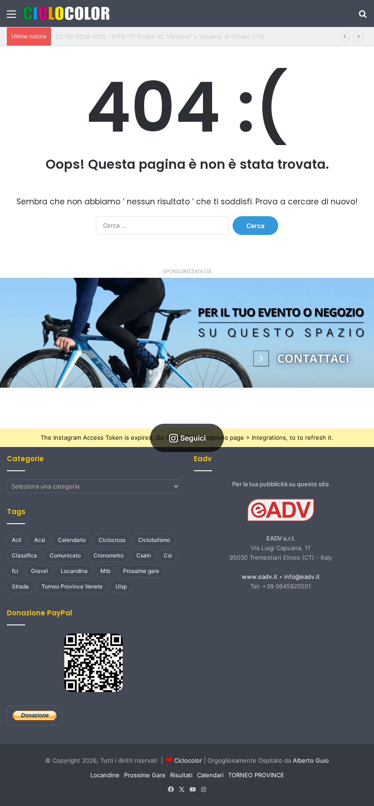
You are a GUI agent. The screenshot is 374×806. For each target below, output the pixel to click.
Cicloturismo (154, 539)
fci (15, 570)
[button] (187, 332)
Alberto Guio (311, 760)
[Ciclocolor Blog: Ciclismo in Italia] (66, 13)
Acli (16, 539)
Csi (168, 555)
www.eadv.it (259, 576)
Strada (20, 586)
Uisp (121, 586)
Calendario (72, 539)
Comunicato (65, 555)
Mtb (105, 570)
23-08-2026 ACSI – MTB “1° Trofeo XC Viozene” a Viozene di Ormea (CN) (160, 36)
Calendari (210, 775)
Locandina (74, 570)
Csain (143, 555)
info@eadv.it (302, 576)
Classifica (24, 555)
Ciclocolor (188, 760)
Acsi (39, 539)
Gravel (39, 570)
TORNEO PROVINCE (256, 775)
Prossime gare (141, 570)
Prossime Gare (145, 775)
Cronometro (109, 555)
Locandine (104, 775)
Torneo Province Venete (72, 586)
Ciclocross (112, 539)
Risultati (181, 775)
